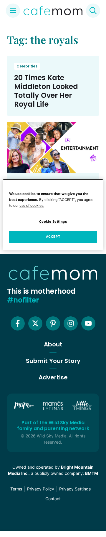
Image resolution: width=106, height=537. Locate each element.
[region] (53, 214)
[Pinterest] (53, 323)
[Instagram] (71, 323)
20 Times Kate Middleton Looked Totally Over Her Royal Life (46, 91)
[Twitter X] (35, 323)
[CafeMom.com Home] (53, 10)
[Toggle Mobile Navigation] (13, 11)
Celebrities (26, 66)
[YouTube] (88, 323)
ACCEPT (53, 236)
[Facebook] (18, 323)
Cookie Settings (53, 221)
